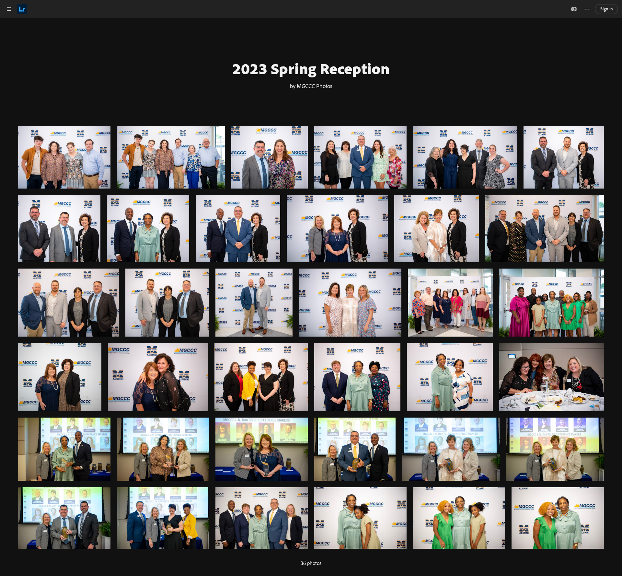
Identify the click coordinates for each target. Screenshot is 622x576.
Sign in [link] (606, 9)
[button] (9, 9)
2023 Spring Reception (311, 68)
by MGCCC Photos (311, 85)
